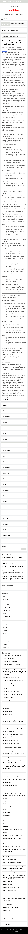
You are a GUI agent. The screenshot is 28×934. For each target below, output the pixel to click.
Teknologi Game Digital (8, 895)
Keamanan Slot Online (8, 758)
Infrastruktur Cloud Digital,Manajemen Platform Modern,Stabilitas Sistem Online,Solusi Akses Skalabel (13, 721)
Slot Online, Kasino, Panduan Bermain (11, 844)
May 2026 (5, 596)
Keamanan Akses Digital (8, 731)
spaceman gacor (6, 535)
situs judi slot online (7, 806)
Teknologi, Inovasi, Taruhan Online (10, 913)
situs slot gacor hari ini (8, 490)
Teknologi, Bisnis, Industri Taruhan (10, 907)
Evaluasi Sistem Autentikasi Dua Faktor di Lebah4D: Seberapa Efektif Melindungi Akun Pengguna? (12, 1)
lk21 (4, 507)
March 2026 (5, 599)
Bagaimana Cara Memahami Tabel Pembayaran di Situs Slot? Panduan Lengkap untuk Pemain (12, 42)
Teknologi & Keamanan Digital (9, 890)
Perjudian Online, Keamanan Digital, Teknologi (13, 776)
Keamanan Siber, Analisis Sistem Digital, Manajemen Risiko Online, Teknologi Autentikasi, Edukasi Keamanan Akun (14, 753)
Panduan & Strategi (7, 771)
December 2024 (6, 641)
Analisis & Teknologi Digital (9, 658)
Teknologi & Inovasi (7, 884)
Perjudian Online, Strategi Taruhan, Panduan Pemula (14, 779)
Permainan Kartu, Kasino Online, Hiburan (12, 788)
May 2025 (5, 627)
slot (4, 456)
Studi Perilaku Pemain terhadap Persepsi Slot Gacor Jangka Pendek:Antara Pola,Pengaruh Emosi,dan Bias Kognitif (13, 578)
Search (4, 546)
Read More (4, 399)
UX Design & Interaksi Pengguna (10, 918)
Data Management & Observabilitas (11, 677)
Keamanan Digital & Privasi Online (10, 740)
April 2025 (5, 630)
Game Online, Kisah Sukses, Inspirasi (11, 691)
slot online (5, 518)
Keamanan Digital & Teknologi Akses (11, 743)
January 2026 (6, 604)
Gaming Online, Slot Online (9, 700)
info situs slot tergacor (8, 714)
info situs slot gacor (7, 711)
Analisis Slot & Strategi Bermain (10, 667)
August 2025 (5, 619)
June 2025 (5, 624)
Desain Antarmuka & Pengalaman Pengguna (13, 680)
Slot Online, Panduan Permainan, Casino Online (13, 854)
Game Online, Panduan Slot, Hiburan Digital (12, 694)
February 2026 (6, 602)
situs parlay (5, 524)
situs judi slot (6, 801)
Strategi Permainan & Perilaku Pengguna (12, 873)
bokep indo (5, 501)
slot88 (4, 484)
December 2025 (6, 607)
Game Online (6, 688)
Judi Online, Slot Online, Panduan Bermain (12, 726)
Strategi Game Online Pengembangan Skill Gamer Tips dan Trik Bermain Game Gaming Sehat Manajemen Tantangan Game (14, 868)
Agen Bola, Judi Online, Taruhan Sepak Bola (12, 655)
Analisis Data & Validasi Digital (10, 661)
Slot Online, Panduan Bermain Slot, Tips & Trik (13, 846)
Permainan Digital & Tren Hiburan (10, 785)
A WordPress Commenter (9, 588)
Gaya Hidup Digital (7, 703)
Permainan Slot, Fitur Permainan (10, 791)
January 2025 (6, 639)
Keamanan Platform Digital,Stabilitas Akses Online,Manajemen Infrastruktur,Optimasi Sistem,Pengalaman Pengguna (13, 747)
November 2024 (6, 644)
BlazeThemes (15, 931)
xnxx (4, 512)
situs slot (4, 51)
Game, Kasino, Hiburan (8, 697)
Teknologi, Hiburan (7, 910)
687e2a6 (5, 47)
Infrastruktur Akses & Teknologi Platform (12, 717)
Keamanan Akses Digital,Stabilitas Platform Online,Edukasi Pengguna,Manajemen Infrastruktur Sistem (14, 736)
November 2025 (6, 610)
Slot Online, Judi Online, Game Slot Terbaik (12, 838)
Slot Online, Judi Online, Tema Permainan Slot (13, 841)
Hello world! (19, 588)
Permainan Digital (7, 782)
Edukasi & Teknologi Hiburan (9, 683)
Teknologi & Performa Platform (10, 893)
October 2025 (6, 613)
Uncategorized (6, 916)
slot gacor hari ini (7, 411)
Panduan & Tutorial (7, 774)
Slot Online (5, 826)
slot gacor (5, 433)
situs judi (5, 798)
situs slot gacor (6, 416)
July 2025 (5, 622)
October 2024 (6, 647)
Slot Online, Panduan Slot (8, 857)
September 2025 (6, 616)
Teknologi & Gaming (7, 881)
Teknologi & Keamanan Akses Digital (11, 887)
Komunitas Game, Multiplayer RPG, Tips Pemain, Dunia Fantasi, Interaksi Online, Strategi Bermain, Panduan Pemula (14, 767)
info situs (5, 705)
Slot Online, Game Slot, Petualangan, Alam (12, 835)
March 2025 (5, 633)
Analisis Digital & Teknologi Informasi (11, 664)
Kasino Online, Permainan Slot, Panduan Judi (13, 728)
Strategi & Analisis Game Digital (10, 859)
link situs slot (6, 428)
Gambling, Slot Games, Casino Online (11, 685)
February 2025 (6, 636)
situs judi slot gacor (7, 803)
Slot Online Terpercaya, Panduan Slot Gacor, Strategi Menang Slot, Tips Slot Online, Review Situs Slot (13, 831)
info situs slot (6, 708)
